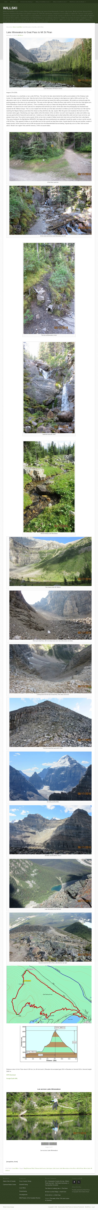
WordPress (88, 1207)
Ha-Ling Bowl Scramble (51, 1185)
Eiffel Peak (57, 1195)
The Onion (65, 1188)
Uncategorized (23, 1194)
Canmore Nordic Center (9, 1184)
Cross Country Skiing (25, 1181)
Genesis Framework (79, 1207)
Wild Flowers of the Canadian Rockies (29, 1198)
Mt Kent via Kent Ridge (51, 1191)
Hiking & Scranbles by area (59, 2)
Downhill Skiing (23, 1184)
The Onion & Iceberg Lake (52, 1188)
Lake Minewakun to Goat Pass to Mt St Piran (71, 1168)
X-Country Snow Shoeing (25, 2)
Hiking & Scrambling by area (41, 2)
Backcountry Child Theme (65, 1207)
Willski (10, 8)
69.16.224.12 (48, 1195)
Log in (93, 1207)
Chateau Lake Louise (40, 1168)
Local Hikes (15, 1168)
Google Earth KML (12, 1078)
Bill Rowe (20, 35)
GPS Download (11, 1075)
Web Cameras (13, 2)
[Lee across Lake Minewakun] (49, 1116)
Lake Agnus (49, 1168)
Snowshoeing (23, 1191)
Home (5, 1)
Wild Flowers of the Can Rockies (76, 2)
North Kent (63, 1191)
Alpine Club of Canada (9, 1181)
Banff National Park (29, 1168)
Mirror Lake (87, 1168)
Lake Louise (56, 1168)
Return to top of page (8, 1207)
